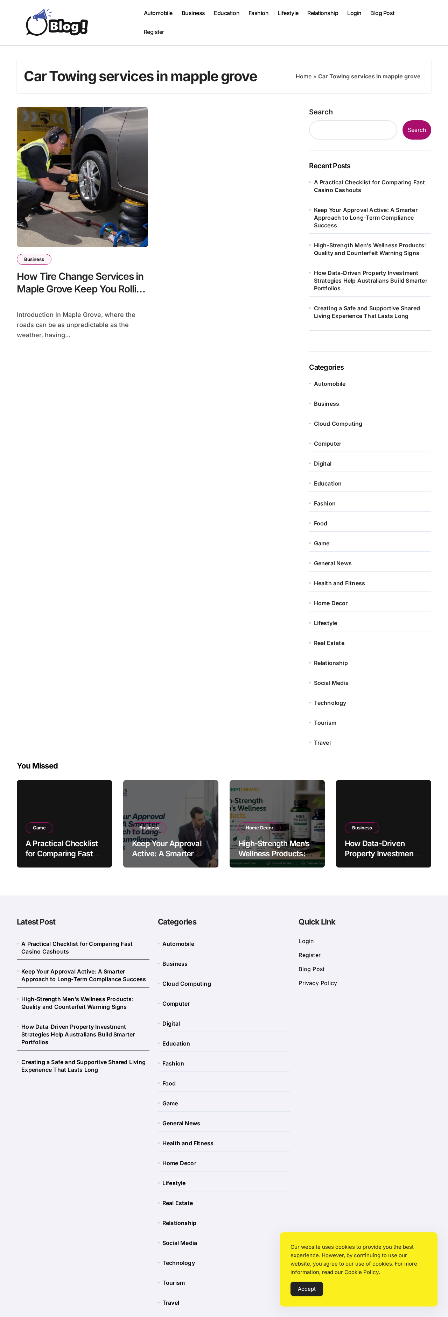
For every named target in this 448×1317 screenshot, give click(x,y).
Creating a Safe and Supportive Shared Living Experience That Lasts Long (367, 312)
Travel (322, 742)
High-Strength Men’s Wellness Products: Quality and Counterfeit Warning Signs (370, 249)
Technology (330, 702)
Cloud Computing (338, 423)
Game (322, 543)
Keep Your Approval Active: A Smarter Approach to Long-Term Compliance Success (366, 217)
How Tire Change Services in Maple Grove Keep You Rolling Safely (82, 289)
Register (154, 31)
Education (226, 12)
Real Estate (329, 642)
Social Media (331, 682)
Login (354, 12)
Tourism (325, 722)
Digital (322, 463)
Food (321, 523)
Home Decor (331, 603)
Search (321, 112)
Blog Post (382, 12)
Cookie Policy (361, 1272)
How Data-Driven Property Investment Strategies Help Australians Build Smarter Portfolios (370, 280)
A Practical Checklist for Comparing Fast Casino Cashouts (369, 186)
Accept (307, 1289)
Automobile (158, 12)
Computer (328, 443)
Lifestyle (288, 12)
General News (333, 563)
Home (304, 76)
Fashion (258, 12)
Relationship (322, 12)
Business (193, 12)
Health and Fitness (339, 583)
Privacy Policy (318, 982)
